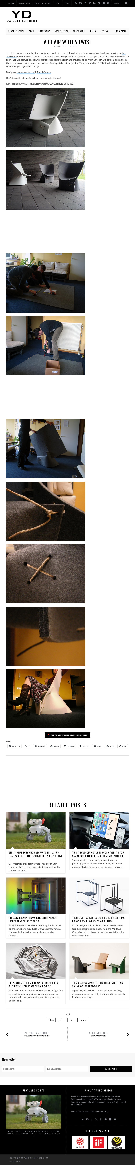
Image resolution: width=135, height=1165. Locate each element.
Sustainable (79, 31)
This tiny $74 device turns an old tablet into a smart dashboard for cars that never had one (98, 854)
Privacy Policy (102, 1111)
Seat (71, 1020)
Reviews (105, 31)
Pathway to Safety (98, 1034)
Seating (82, 1020)
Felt (61, 1020)
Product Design (16, 31)
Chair (51, 1020)
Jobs (67, 3)
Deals (93, 31)
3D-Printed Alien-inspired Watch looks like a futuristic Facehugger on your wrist (34, 984)
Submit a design (43, 3)
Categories (24, 3)
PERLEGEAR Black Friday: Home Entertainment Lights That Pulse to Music (33, 919)
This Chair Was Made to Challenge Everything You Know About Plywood (97, 984)
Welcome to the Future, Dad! (37, 1034)
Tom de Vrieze (44, 72)
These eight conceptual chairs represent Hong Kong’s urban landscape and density (98, 919)
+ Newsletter (119, 31)
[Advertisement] (83, 16)
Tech (31, 31)
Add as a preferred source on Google (69, 735)
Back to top (14, 1161)
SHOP (57, 3)
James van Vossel (26, 72)
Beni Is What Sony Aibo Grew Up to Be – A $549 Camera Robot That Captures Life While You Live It (35, 856)
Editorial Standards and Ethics (83, 1111)
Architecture (61, 31)
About (11, 3)
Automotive (44, 31)
